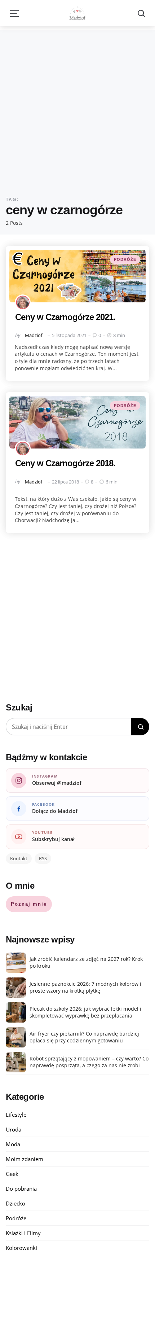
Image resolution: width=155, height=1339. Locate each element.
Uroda (13, 1129)
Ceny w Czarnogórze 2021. (65, 317)
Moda (13, 1144)
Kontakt (18, 858)
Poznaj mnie (29, 904)
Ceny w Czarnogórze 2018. (65, 463)
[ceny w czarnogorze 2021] (77, 276)
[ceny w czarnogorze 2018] (77, 422)
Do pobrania (21, 1188)
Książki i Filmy (23, 1233)
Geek (12, 1173)
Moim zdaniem (24, 1159)
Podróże (125, 259)
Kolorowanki (21, 1247)
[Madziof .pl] (77, 13)
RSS (43, 858)
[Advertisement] (77, 107)
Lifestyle (16, 1114)
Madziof (33, 335)
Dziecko (15, 1203)
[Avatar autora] (23, 302)
